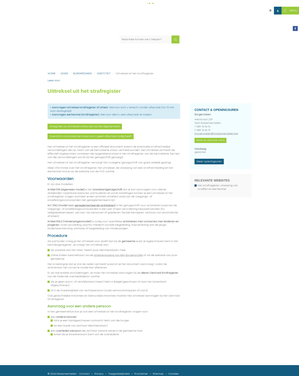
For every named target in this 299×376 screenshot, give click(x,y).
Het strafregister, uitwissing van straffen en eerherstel (218, 187)
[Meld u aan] (278, 10)
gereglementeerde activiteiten (95, 205)
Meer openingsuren (209, 161)
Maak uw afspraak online (210, 140)
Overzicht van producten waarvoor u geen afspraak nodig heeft (91, 136)
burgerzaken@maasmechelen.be (216, 133)
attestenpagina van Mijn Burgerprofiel (118, 255)
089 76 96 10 (203, 126)
